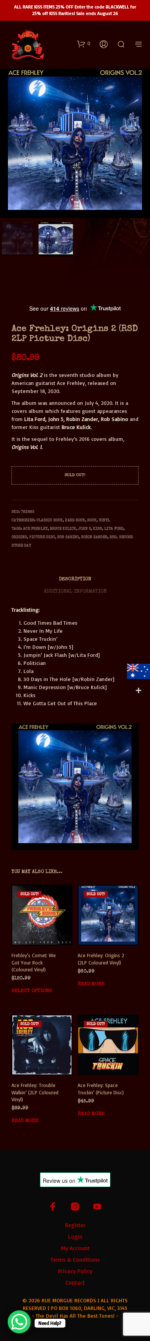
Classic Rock (50, 520)
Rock (92, 520)
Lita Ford (113, 529)
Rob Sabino (68, 537)
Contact (75, 1282)
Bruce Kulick (63, 529)
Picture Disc (42, 537)
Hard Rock (75, 520)
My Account (75, 1248)
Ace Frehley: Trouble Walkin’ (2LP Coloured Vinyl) (35, 1092)
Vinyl (104, 520)
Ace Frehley (35, 529)
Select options (32, 991)
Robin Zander (94, 537)
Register (75, 1225)
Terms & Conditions (75, 1259)
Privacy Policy (75, 1271)
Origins (19, 537)
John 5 (84, 529)
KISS (97, 529)
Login (75, 1236)
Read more (91, 984)
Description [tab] (75, 579)
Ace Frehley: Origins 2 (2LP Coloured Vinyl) (101, 959)
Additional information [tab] (75, 591)
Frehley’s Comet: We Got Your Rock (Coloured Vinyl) (34, 963)
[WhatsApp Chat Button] (19, 1321)
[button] (83, 43)
